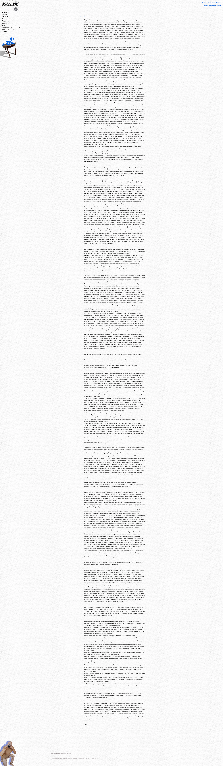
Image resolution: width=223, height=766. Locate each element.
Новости (5, 12)
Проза (4, 15)
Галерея (5, 21)
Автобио (204, 2)
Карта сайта (211, 2)
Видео (4, 19)
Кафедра (5, 23)
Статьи (5, 17)
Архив (4, 32)
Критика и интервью (11, 27)
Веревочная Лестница (215, 5)
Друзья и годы (8, 30)
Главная (205, 5)
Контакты (218, 2)
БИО (4, 25)
